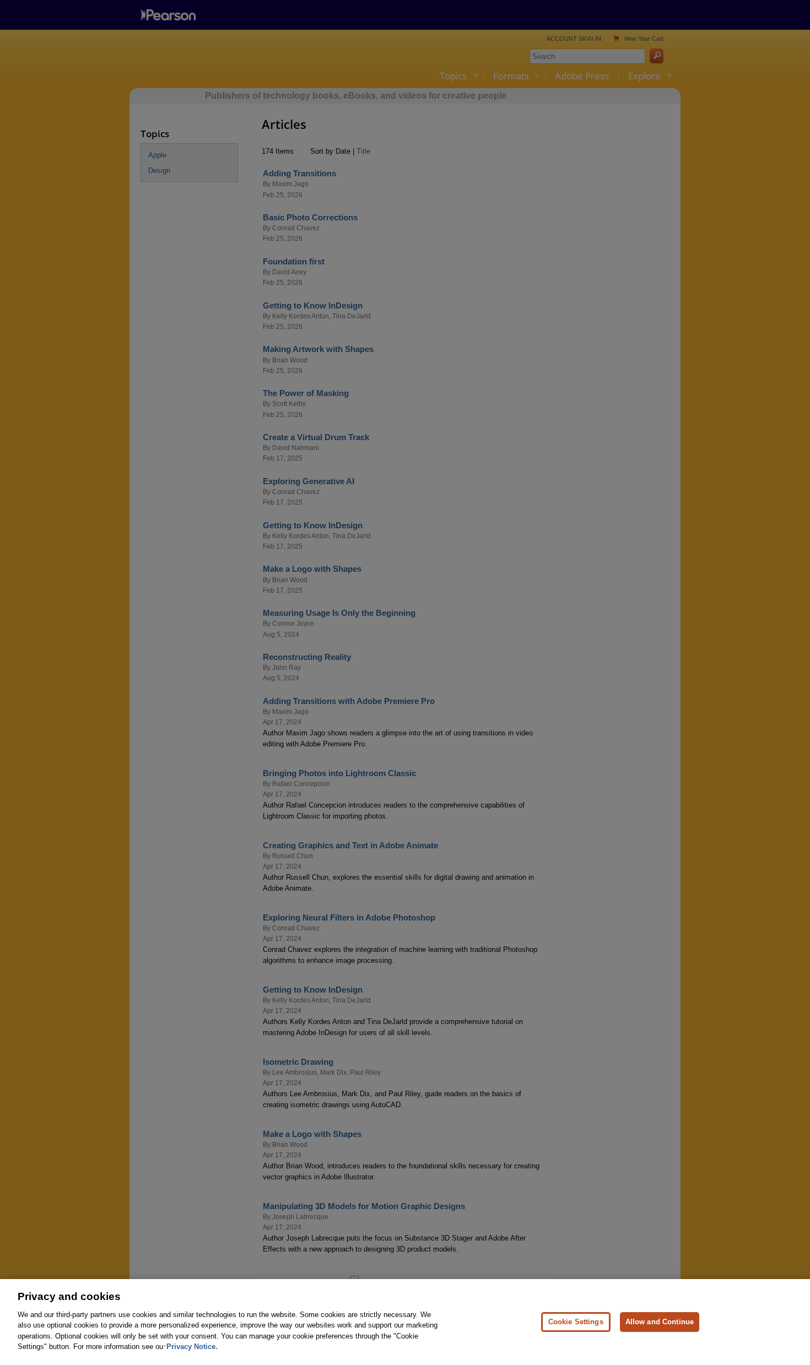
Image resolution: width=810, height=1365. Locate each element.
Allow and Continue (659, 1322)
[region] (405, 1322)
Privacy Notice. (192, 1346)
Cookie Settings (575, 1322)
